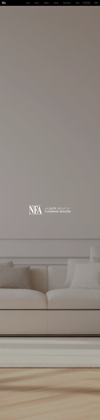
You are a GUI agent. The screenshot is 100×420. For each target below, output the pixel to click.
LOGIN (96, 3)
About (27, 3)
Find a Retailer (87, 3)
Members (46, 3)
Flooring (56, 3)
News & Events (66, 3)
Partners (37, 3)
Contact (77, 3)
